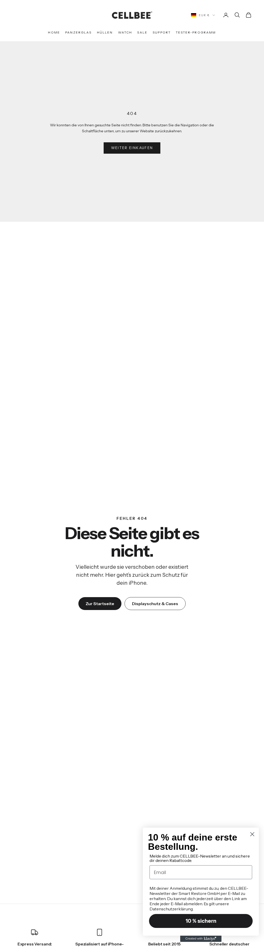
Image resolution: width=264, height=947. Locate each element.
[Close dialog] (252, 834)
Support (162, 32)
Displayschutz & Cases (155, 603)
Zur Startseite (100, 603)
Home (54, 32)
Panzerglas (78, 32)
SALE (142, 32)
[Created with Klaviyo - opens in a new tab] (200, 939)
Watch (125, 32)
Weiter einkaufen (132, 148)
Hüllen (105, 32)
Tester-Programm (196, 32)
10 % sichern (201, 921)
